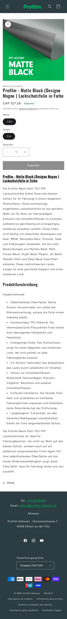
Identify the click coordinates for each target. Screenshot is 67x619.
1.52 (11, 122)
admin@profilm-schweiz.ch (38, 505)
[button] (7, 6)
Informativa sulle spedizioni (23, 610)
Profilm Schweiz (31, 593)
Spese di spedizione (28, 108)
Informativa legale (51, 610)
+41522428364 (36, 500)
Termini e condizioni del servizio (35, 605)
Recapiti (48, 593)
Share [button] (11, 482)
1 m (11, 137)
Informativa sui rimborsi (20, 599)
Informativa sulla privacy (49, 599)
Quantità (8, 144)
